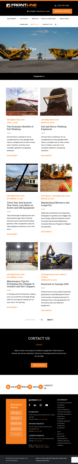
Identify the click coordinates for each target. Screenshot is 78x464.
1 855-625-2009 (63, 5)
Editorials (46, 196)
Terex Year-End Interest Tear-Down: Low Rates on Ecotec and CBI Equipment (20, 205)
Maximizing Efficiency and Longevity (55, 203)
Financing (24, 24)
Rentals (35, 18)
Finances (27, 387)
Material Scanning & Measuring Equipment (64, 416)
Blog (59, 431)
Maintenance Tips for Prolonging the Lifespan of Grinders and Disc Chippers (21, 284)
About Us (34, 24)
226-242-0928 (38, 431)
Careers (60, 445)
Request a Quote (62, 11)
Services (37, 387)
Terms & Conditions (42, 460)
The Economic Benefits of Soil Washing (20, 127)
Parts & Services (48, 18)
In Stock (24, 18)
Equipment (11, 18)
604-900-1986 (43, 419)
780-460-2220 (38, 441)
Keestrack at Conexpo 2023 (55, 284)
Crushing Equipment (64, 403)
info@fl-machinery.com (39, 11)
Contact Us (47, 24)
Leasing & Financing (64, 443)
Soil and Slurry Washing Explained (53, 127)
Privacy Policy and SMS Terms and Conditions (51, 458)
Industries (64, 18)
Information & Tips (16, 120)
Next (50, 320)
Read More (12, 156)
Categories (38, 76)
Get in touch (39, 365)
